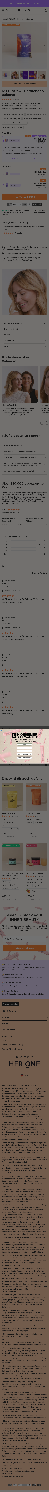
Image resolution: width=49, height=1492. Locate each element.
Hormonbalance (24, 747)
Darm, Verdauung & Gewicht (24, 754)
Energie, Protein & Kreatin (24, 757)
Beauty (24, 744)
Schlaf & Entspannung (24, 751)
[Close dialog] (1, 730)
